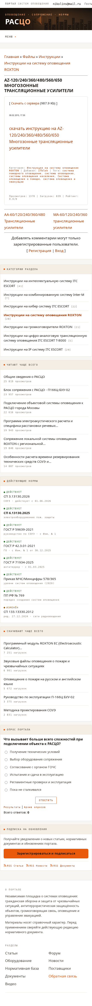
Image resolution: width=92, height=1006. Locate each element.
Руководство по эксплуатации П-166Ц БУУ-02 (39, 697)
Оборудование (18, 960)
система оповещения (59, 173)
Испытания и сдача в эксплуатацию (37, 774)
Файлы (29, 56)
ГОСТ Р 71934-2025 (19, 562)
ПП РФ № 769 (14, 595)
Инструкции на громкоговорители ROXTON (38, 327)
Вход (59, 250)
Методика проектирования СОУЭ (30, 710)
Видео (10, 983)
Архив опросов (35, 807)
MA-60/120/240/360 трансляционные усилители (70, 221)
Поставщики (60, 968)
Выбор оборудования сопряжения (36, 759)
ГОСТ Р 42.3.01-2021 (19, 545)
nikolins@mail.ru (67, 4)
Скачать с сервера (25, 103)
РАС (18, 21)
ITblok (43, 170)
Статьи (11, 953)
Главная (11, 56)
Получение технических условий (35, 752)
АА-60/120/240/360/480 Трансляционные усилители (24, 221)
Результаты (12, 807)
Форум (55, 953)
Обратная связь (63, 976)
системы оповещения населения (31, 176)
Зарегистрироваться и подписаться (46, 853)
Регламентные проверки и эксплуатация (40, 782)
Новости (56, 960)
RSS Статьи (15, 865)
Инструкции (49, 56)
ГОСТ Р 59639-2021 (19, 529)
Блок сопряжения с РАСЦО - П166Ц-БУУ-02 (37, 390)
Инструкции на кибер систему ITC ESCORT (36, 306)
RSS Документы (64, 865)
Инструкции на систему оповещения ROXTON (43, 315)
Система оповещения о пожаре (39, 177)
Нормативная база (22, 968)
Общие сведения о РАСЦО (24, 376)
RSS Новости (38, 865)
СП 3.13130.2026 (17, 496)
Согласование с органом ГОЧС (33, 767)
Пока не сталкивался (25, 790)
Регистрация (40, 250)
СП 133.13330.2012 (19, 611)
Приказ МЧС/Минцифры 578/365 (30, 579)
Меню (9, 36)
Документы (15, 976)
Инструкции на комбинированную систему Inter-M (44, 294)
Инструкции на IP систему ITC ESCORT (33, 349)
